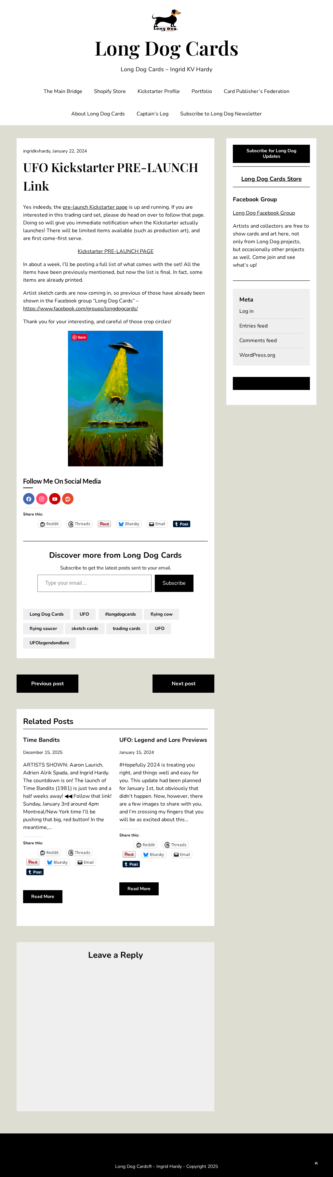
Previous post (47, 683)
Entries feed (253, 325)
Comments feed (258, 340)
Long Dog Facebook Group (264, 213)
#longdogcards (120, 614)
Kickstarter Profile (159, 91)
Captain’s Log (152, 113)
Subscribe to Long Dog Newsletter (221, 113)
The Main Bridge (63, 91)
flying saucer (43, 628)
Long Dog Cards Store (271, 179)
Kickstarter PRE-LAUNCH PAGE (115, 251)
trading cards (126, 628)
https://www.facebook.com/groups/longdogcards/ (80, 308)
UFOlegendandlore (49, 643)
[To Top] (316, 1163)
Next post (183, 683)
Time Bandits (41, 740)
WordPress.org (257, 355)
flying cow (162, 614)
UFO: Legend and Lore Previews (163, 740)
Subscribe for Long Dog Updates (271, 153)
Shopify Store (110, 91)
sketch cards (85, 628)
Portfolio (202, 91)
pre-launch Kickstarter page (95, 207)
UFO (84, 614)
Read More (42, 896)
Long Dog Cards (166, 47)
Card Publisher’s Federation (256, 91)
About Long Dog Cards (98, 113)
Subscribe (174, 583)
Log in (246, 311)
